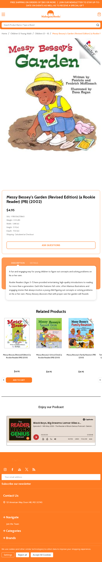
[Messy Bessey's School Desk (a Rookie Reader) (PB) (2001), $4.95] (49, 333)
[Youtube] (19, 469)
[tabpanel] (17, 351)
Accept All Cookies (42, 554)
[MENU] (3, 14)
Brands (11, 538)
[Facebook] (12, 469)
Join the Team (12, 524)
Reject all (22, 554)
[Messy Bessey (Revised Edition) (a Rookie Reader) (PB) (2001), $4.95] (17, 333)
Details (34, 263)
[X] (26, 469)
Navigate (12, 517)
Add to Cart (19, 380)
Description (18, 263)
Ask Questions (51, 245)
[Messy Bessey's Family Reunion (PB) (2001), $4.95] (81, 333)
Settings (8, 554)
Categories (13, 531)
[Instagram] (5, 469)
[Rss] (33, 469)
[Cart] (99, 14)
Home (4, 33)
